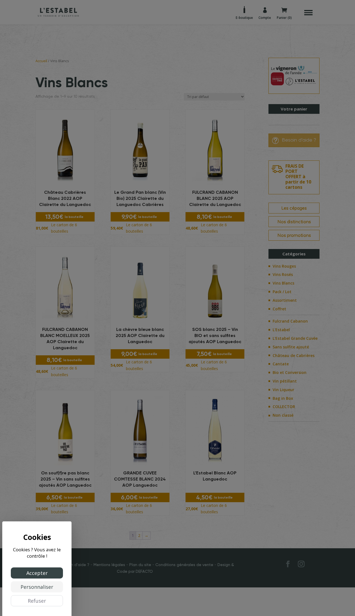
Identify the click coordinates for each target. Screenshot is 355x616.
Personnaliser (37, 587)
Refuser (37, 600)
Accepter (37, 573)
